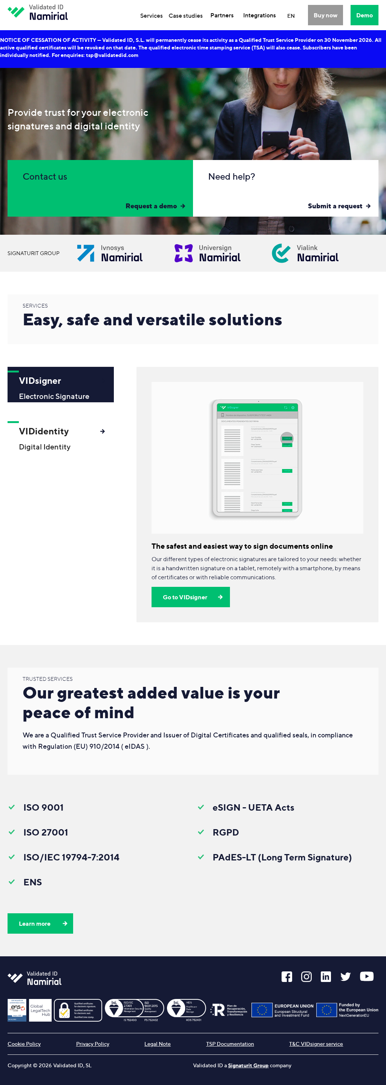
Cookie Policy (24, 1043)
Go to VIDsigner (185, 597)
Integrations (259, 15)
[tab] (61, 384)
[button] (151, 15)
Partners (222, 15)
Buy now (325, 15)
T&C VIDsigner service (316, 1043)
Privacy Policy (92, 1043)
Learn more (35, 923)
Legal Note (157, 1043)
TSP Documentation (230, 1043)
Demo (364, 15)
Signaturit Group (248, 1065)
